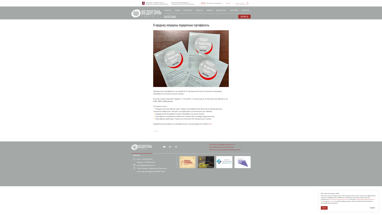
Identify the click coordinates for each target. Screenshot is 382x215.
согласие (332, 201)
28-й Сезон (170, 17)
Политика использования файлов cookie (225, 150)
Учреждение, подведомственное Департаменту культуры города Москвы (157, 3)
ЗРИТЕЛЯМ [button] (234, 10)
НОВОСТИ (210, 10)
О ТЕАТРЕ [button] (167, 10)
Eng (229, 3)
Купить (244, 16)
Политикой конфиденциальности (339, 199)
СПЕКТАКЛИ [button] (187, 10)
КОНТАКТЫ (245, 10)
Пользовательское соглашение (221, 147)
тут (210, 124)
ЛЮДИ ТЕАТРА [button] (221, 10)
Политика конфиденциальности (222, 144)
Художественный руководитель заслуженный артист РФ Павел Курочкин (182, 3)
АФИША (177, 10)
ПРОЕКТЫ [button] (199, 10)
